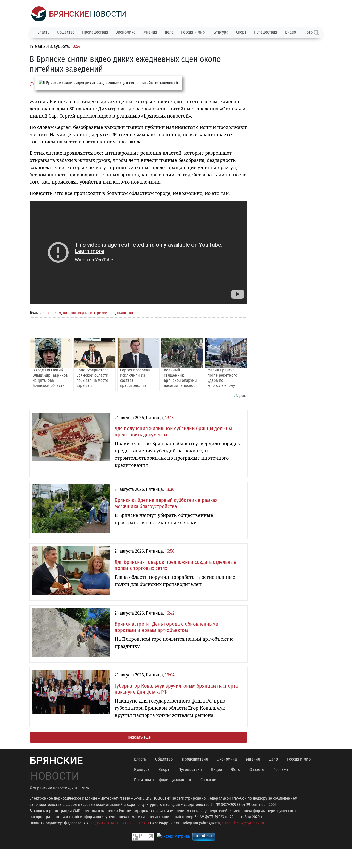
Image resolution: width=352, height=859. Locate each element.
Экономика (126, 32)
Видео (290, 32)
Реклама (280, 769)
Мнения (150, 32)
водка (83, 312)
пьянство (125, 312)
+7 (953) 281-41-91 (104, 823)
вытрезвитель (102, 312)
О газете (256, 769)
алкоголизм (50, 312)
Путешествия (265, 32)
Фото (235, 769)
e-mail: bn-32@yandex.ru (243, 823)
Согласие (208, 779)
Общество (65, 32)
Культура (220, 32)
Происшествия (95, 32)
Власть (43, 32)
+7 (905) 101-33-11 (135, 823)
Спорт (241, 32)
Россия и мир (193, 32)
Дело (169, 32)
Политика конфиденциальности (162, 779)
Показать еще (138, 737)
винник (69, 312)
